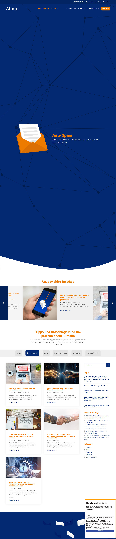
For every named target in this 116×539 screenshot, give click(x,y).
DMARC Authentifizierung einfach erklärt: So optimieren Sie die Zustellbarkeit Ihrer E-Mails (97, 437)
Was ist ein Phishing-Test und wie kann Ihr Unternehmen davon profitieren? (74, 298)
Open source (62, 353)
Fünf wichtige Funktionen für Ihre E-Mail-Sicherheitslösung (97, 406)
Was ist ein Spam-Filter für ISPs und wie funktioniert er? (22, 389)
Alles (19, 353)
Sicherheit (77, 353)
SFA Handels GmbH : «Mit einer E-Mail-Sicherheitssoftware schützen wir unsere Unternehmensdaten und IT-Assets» (96, 378)
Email (46, 353)
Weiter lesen (64, 310)
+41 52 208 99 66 (78, 2)
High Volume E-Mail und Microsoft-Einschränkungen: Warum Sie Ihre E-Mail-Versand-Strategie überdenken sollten (96, 427)
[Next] (112, 303)
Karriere (98, 2)
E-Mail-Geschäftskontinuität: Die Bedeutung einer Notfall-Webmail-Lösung (21, 436)
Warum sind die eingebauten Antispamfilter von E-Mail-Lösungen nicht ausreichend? (22, 484)
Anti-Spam (34, 353)
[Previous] (4, 303)
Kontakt (105, 8)
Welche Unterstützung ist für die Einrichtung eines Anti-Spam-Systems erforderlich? (61, 436)
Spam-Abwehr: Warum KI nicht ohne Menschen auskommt (60, 389)
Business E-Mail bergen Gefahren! (96, 386)
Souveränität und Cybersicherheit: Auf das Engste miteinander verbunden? (96, 398)
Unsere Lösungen (93, 353)
